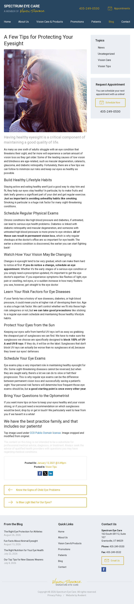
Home (7, 21)
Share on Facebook (40, 473)
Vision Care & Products (49, 21)
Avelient (82, 595)
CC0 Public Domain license (45, 432)
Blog (111, 21)
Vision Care (104, 60)
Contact (125, 21)
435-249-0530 (89, 8)
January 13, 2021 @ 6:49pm (51, 463)
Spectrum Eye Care (66, 592)
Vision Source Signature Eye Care (67, 582)
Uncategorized (106, 53)
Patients (96, 21)
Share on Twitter (45, 473)
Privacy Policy (55, 595)
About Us (23, 21)
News (101, 47)
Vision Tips (51, 467)
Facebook (103, 569)
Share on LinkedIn (50, 473)
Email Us (115, 560)
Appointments (121, 8)
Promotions (77, 21)
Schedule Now (112, 102)
